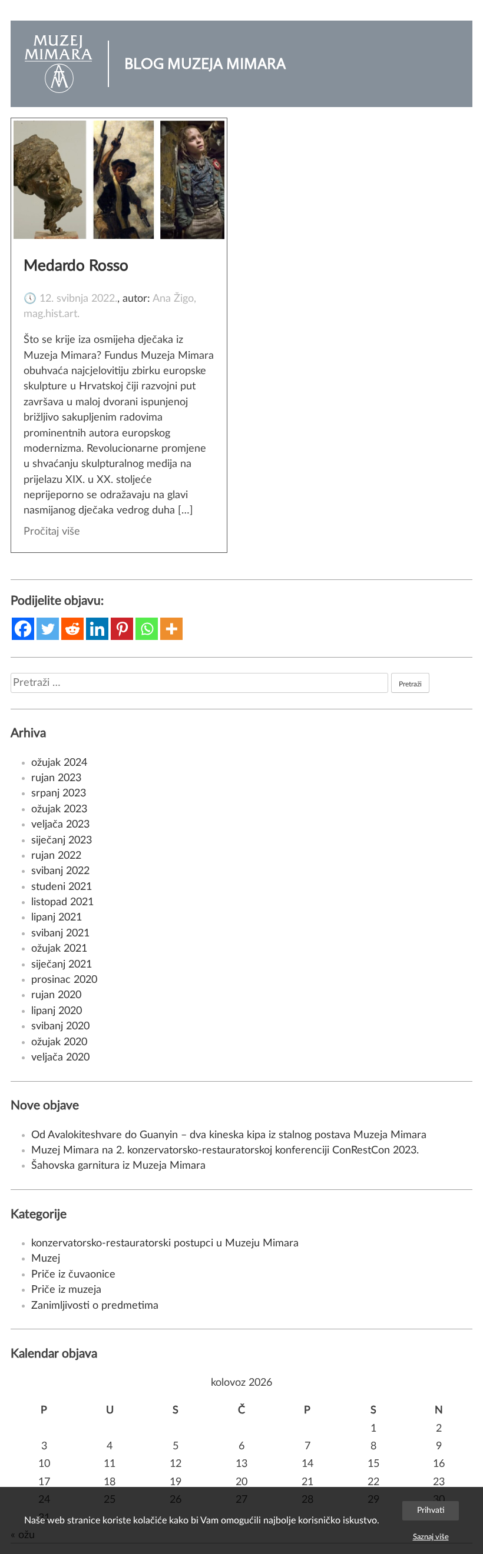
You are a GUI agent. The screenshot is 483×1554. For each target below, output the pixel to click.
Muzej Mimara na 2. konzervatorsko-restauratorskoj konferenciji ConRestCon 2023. (225, 1150)
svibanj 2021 (60, 933)
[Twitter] (48, 629)
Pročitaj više (52, 531)
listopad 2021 (62, 902)
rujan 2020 (56, 995)
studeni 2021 (61, 887)
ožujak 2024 (59, 763)
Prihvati (431, 1510)
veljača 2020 (60, 1057)
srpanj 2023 (58, 793)
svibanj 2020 (60, 1026)
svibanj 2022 (60, 871)
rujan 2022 (56, 856)
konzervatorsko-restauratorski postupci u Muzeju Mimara (165, 1243)
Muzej (45, 1258)
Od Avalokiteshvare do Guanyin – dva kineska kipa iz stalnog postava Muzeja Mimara (228, 1135)
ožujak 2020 (59, 1042)
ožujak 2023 (59, 809)
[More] (171, 629)
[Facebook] (23, 629)
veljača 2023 (60, 824)
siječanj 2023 (61, 840)
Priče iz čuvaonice (73, 1274)
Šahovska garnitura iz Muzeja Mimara (118, 1165)
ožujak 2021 (59, 948)
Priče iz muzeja (66, 1290)
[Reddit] (72, 629)
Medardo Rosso (76, 266)
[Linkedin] (97, 629)
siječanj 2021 (61, 964)
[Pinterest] (122, 629)
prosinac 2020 (64, 980)
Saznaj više (431, 1536)
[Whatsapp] (146, 629)
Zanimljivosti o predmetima (94, 1305)
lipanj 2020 (56, 1011)
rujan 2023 (56, 778)
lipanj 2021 (56, 917)
